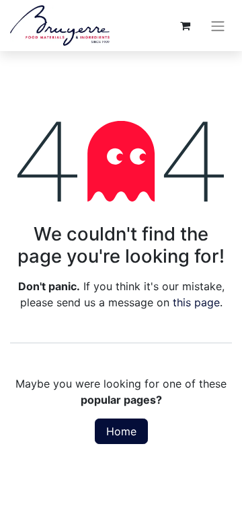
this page (196, 302)
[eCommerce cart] (184, 25)
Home (121, 431)
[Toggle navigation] (218, 25)
